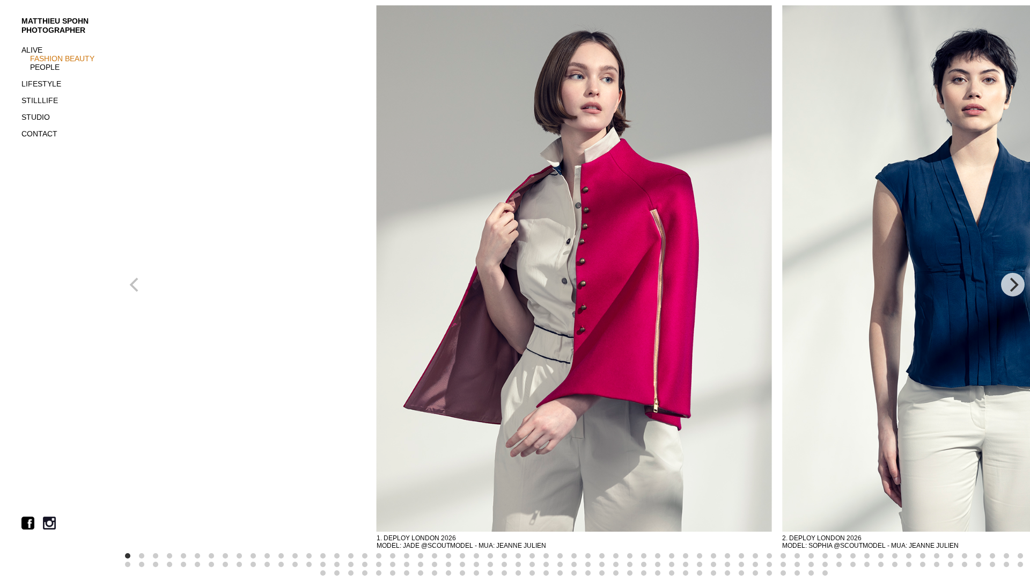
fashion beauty (62, 58)
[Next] (1013, 284)
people (45, 67)
